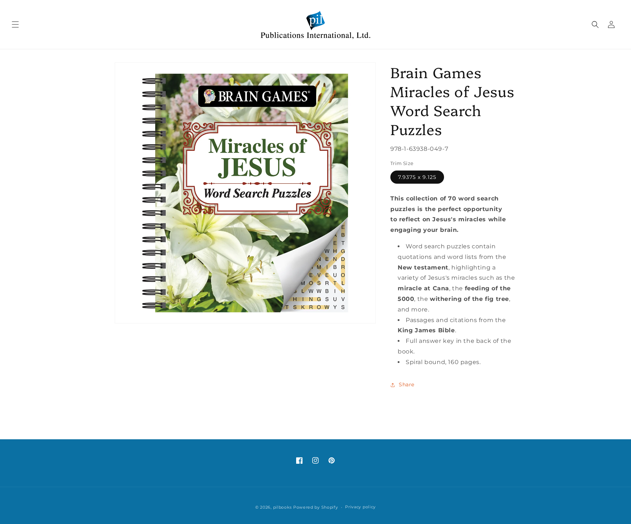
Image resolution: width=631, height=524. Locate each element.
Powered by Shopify (315, 507)
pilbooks (282, 507)
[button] (15, 24)
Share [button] (406, 384)
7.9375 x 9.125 (417, 177)
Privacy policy (360, 506)
